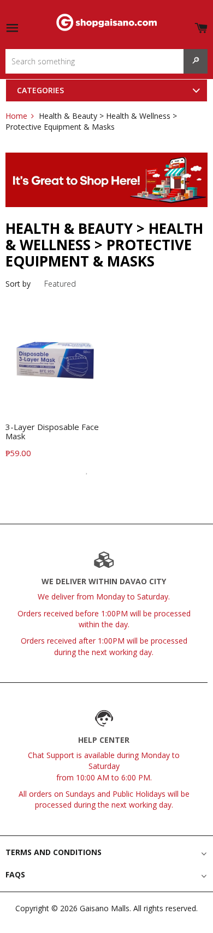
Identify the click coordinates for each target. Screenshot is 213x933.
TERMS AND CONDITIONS (53, 852)
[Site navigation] (12, 28)
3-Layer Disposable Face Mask (52, 431)
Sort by (18, 283)
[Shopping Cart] (201, 26)
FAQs (15, 874)
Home (16, 116)
